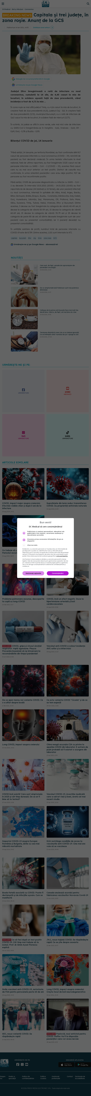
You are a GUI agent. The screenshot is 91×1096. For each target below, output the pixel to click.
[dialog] (45, 548)
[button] (45, 545)
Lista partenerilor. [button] (62, 556)
